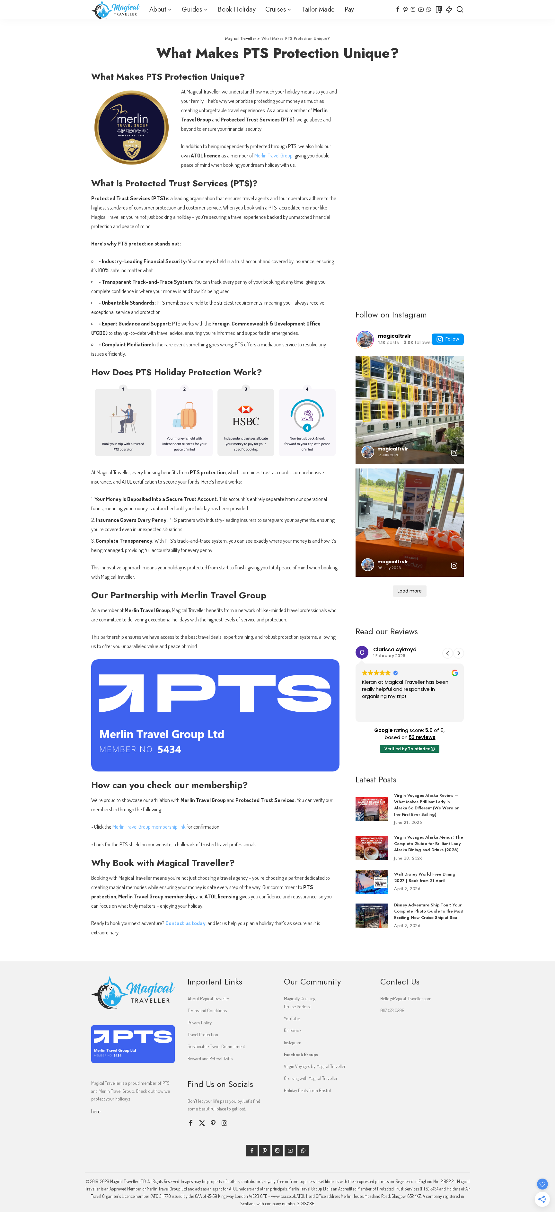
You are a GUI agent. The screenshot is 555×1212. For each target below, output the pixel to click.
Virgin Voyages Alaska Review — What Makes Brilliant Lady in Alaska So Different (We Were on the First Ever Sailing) (427, 804)
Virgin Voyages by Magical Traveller (315, 1066)
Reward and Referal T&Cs (210, 1058)
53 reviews (422, 737)
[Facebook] (398, 9)
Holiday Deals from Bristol (307, 1090)
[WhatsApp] (428, 9)
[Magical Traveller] (115, 9)
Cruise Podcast (297, 1006)
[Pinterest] (405, 9)
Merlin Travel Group (273, 155)
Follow (452, 339)
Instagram (292, 1042)
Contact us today (185, 923)
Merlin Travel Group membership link (149, 826)
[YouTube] (421, 9)
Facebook (293, 1030)
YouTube (292, 1018)
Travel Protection (203, 1034)
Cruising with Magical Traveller (311, 1078)
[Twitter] (202, 1123)
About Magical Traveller (208, 998)
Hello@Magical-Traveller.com (405, 998)
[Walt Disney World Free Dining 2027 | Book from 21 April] (372, 882)
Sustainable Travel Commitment (216, 1046)
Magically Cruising (299, 998)
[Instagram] (413, 9)
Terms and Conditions (207, 1010)
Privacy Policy (200, 1022)
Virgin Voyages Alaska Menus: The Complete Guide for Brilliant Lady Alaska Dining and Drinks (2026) (428, 843)
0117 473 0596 (392, 1010)
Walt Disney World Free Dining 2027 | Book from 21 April (424, 877)
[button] (458, 653)
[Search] (460, 9)
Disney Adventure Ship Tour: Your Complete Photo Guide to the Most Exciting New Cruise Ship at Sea (428, 911)
